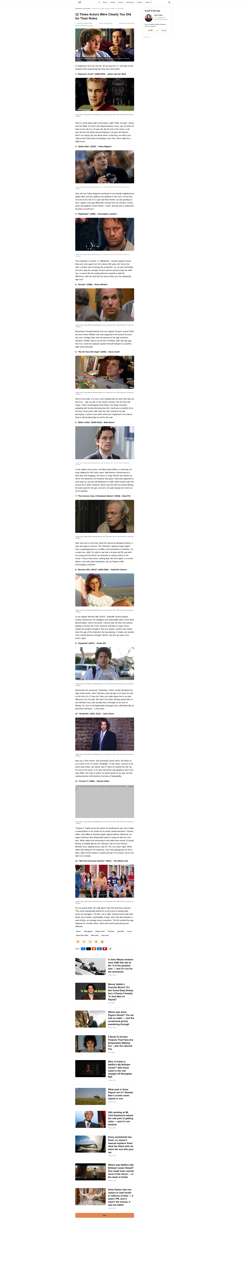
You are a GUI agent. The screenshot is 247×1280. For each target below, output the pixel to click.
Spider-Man (120, 931)
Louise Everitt (130, 23)
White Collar (94, 935)
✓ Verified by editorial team (83, 23)
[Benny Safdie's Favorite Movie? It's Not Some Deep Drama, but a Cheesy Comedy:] (104, 994)
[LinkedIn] (99, 948)
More (104, 1215)
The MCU (140, 2)
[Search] (169, 2)
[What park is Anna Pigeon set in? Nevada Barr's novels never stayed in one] (104, 1096)
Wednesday (130, 2)
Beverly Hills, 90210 (82, 935)
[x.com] (88, 948)
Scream (129, 931)
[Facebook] (83, 948)
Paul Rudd (111, 931)
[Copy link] (110, 948)
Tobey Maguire (88, 931)
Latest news (86, 8)
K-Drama (121, 2)
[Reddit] (94, 948)
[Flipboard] (104, 948)
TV (99, 2)
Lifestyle (112, 2)
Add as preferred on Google (84, 25)
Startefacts (78, 8)
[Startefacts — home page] (79, 2)
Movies (105, 2)
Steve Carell (105, 935)
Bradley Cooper (100, 931)
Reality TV (148, 2)
